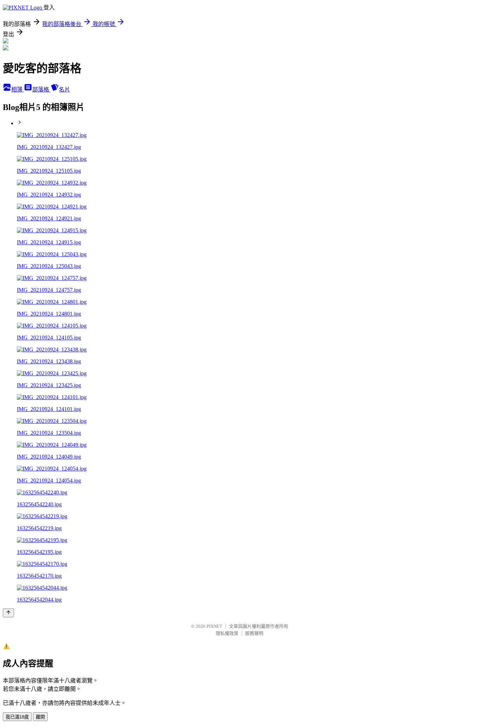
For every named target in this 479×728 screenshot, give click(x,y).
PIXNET (214, 626)
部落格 (41, 89)
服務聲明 (254, 633)
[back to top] (8, 613)
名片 (64, 89)
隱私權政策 (227, 633)
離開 (40, 717)
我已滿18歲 (17, 717)
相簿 (17, 89)
